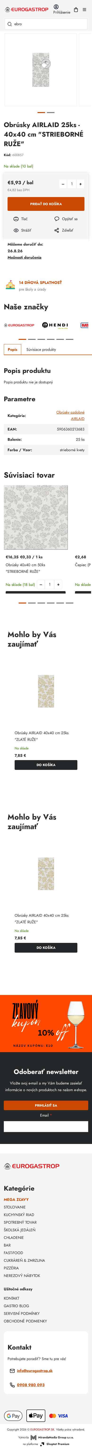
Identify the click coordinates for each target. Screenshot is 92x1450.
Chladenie (14, 1237)
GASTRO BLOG (16, 1306)
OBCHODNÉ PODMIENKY (25, 1321)
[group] (46, 715)
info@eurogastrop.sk (35, 1370)
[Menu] (84, 9)
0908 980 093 (31, 1385)
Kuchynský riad (19, 1214)
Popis (12, 349)
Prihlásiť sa (46, 1105)
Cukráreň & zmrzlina (24, 1260)
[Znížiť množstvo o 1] (63, 184)
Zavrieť (56, 236)
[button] (58, 584)
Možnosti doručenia (25, 257)
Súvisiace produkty (41, 349)
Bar (7, 1245)
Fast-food (13, 1253)
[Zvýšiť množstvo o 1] (80, 184)
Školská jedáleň (19, 1230)
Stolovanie (15, 1207)
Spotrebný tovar (20, 1222)
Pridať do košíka (46, 204)
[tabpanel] (40, 69)
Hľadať (10, 24)
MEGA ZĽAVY (16, 1199)
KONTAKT (11, 1298)
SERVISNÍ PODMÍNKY (22, 1313)
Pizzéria (11, 1268)
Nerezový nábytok (22, 1275)
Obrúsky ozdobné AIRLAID (70, 415)
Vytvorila (46, 1437)
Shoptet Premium (57, 1444)
